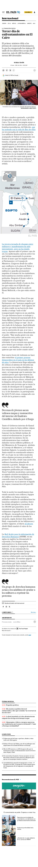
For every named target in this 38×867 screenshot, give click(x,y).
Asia (34, 23)
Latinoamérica (22, 23)
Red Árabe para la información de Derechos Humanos (18, 535)
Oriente (29, 23)
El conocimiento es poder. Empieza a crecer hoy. (20, 812)
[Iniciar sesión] (34, 12)
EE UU (9, 23)
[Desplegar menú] (3, 12)
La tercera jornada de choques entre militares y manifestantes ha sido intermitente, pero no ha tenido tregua (17, 248)
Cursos (19, 786)
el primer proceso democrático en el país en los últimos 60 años (18, 359)
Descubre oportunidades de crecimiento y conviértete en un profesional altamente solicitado (26, 819)
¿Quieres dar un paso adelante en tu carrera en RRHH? (26, 838)
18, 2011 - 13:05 (21, 65)
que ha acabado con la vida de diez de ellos (18, 128)
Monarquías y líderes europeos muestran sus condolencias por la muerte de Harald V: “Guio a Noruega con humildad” (19, 724)
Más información (6, 630)
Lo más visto (6, 734)
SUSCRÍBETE (28, 12)
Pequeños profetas (12, 705)
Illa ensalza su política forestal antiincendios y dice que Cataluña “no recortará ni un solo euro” (19, 710)
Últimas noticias (8, 701)
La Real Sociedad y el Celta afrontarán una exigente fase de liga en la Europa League (18, 717)
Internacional (10, 18)
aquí (30, 635)
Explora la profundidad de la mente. (25, 828)
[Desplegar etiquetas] (34, 621)
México (14, 23)
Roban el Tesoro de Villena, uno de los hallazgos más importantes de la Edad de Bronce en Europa (19, 744)
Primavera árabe (6, 622)
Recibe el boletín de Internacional (14, 603)
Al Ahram (29, 524)
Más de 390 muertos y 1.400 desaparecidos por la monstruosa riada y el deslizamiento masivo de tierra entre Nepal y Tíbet (19, 750)
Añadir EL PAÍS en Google (11, 75)
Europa (4, 23)
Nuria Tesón (19, 62)
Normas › (33, 612)
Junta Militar (16, 622)
